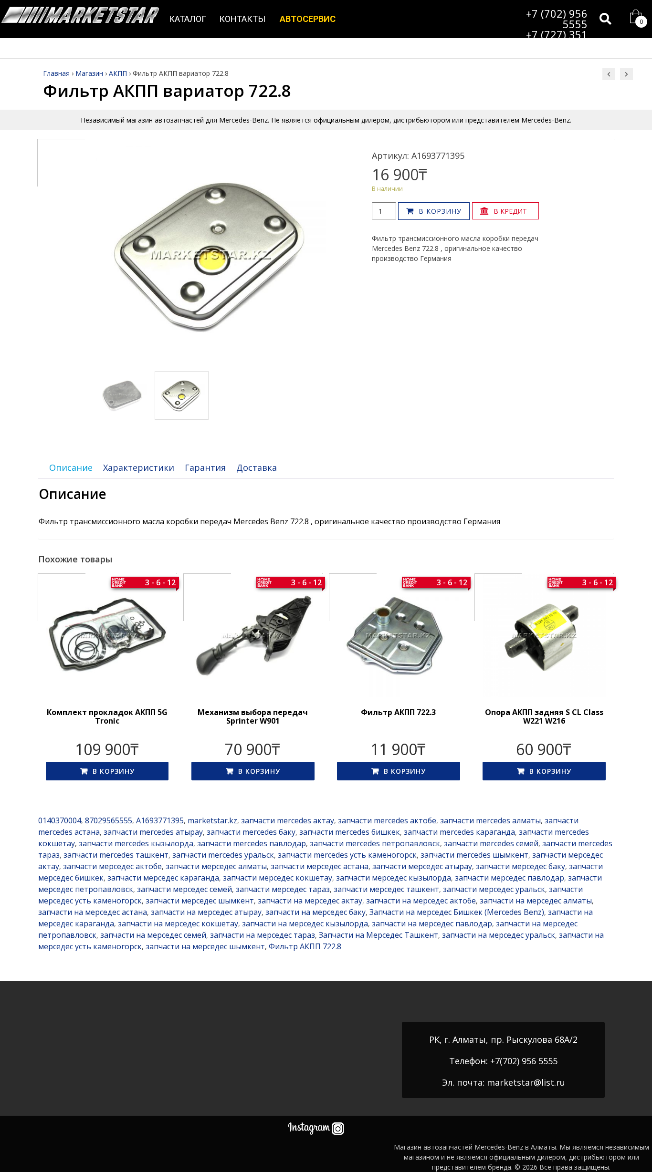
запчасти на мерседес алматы (536, 900)
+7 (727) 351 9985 (557, 39)
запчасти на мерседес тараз (262, 935)
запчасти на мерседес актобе (421, 900)
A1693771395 (160, 820)
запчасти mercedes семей (491, 843)
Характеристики (138, 467)
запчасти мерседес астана (319, 866)
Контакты (242, 19)
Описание (71, 467)
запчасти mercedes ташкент (115, 855)
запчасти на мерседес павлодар (432, 923)
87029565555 (108, 820)
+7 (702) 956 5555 (557, 18)
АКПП (118, 73)
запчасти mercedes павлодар (251, 843)
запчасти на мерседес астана (92, 912)
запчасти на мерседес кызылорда (305, 923)
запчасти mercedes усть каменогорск (347, 855)
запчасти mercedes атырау (153, 832)
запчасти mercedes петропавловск (375, 843)
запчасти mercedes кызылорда (136, 843)
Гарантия (205, 467)
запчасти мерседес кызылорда (393, 877)
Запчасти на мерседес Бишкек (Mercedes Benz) (456, 912)
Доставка (256, 467)
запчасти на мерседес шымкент (205, 946)
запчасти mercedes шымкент (474, 855)
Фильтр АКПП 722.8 (305, 946)
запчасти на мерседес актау (310, 900)
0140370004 (59, 820)
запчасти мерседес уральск (494, 889)
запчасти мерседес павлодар (509, 877)
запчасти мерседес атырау (422, 866)
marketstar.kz (212, 820)
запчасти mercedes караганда (459, 832)
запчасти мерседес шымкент (200, 900)
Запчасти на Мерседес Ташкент (378, 935)
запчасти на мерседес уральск (498, 935)
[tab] (70, 467)
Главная (56, 73)
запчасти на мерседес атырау (206, 912)
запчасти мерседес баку (520, 866)
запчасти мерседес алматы (216, 866)
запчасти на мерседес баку (315, 912)
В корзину (440, 211)
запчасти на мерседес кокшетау (178, 923)
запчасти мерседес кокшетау (277, 877)
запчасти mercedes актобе (387, 820)
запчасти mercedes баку (251, 832)
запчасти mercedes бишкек (349, 832)
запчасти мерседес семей (184, 889)
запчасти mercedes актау (287, 820)
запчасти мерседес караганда (163, 877)
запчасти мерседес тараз (283, 889)
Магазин (89, 73)
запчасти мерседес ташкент (386, 889)
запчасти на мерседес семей (153, 935)
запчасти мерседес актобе (112, 866)
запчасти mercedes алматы (490, 820)
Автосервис (308, 19)
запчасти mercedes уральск (223, 855)
